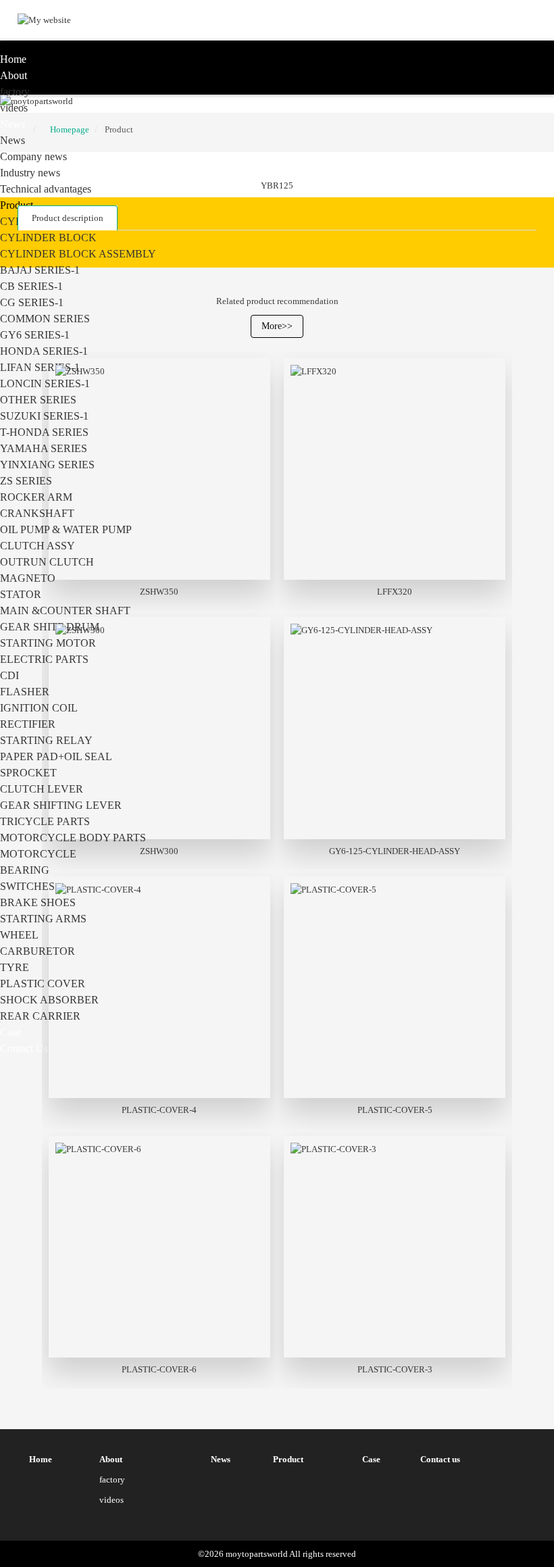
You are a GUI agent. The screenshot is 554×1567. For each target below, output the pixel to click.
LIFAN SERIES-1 (40, 367)
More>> (277, 326)
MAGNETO (27, 578)
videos (14, 108)
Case (10, 1032)
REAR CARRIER (40, 1016)
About (13, 75)
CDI (9, 675)
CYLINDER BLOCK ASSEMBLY (78, 253)
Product (16, 205)
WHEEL (19, 935)
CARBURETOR (37, 951)
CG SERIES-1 (32, 302)
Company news (33, 156)
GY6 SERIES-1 (35, 335)
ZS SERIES (26, 481)
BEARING (24, 870)
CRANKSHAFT (37, 513)
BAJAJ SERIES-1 (40, 270)
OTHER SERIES (38, 399)
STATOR (20, 594)
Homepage (69, 129)
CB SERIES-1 (31, 286)
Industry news (30, 172)
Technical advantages (45, 189)
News (12, 124)
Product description (67, 218)
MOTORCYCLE (38, 854)
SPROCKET (28, 772)
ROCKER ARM (36, 497)
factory (15, 91)
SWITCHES (27, 886)
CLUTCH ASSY (37, 545)
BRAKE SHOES (38, 902)
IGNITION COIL (39, 708)
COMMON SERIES (45, 318)
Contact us (24, 1048)
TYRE (14, 967)
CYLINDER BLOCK (48, 237)
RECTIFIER (27, 724)
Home (13, 59)
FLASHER (24, 691)
